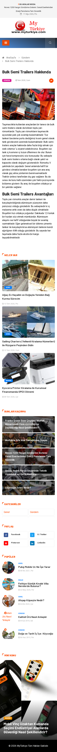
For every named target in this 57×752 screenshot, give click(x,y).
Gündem (25, 57)
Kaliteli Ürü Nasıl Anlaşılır (32, 616)
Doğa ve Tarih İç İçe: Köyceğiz (35, 633)
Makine (8, 380)
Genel (8, 287)
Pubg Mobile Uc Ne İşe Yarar (34, 566)
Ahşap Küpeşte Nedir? (31, 600)
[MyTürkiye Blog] (28, 26)
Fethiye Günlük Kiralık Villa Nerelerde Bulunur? (33, 585)
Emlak (20, 580)
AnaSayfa (11, 57)
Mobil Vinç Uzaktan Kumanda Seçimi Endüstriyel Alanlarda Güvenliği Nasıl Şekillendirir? (26, 728)
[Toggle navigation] (5, 43)
